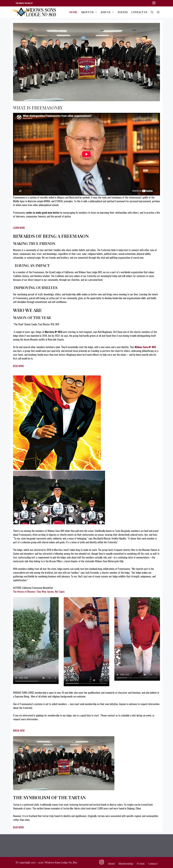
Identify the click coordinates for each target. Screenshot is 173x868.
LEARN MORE (19, 228)
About (111, 863)
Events (141, 863)
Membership (126, 863)
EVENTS (123, 12)
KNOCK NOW (19, 730)
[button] (152, 12)
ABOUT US (87, 12)
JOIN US (105, 12)
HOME (73, 12)
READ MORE (18, 366)
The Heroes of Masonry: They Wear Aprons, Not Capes (39, 591)
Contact (152, 863)
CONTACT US (139, 12)
